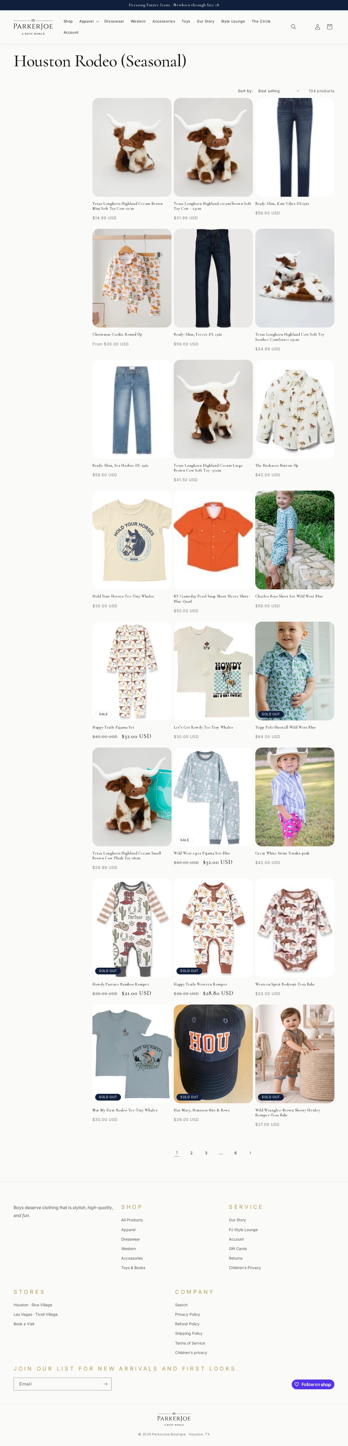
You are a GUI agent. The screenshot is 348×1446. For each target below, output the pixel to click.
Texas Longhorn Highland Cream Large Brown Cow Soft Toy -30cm (208, 468)
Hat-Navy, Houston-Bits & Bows (202, 1110)
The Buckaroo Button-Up (277, 465)
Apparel (128, 1229)
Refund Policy (187, 1323)
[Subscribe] (105, 1384)
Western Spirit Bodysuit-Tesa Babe (285, 984)
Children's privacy (191, 1352)
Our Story (237, 1220)
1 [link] (177, 1152)
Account (236, 1239)
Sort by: (245, 90)
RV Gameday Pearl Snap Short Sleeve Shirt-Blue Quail (212, 598)
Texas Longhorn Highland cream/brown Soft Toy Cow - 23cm (212, 206)
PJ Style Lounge (243, 1229)
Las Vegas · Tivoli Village (36, 1314)
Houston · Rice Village (33, 1304)
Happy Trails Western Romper (200, 984)
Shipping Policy (189, 1333)
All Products (132, 1220)
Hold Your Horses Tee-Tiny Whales (123, 596)
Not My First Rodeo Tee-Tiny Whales (124, 1110)
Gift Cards (238, 1248)
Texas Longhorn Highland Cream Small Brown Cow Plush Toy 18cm (126, 855)
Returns (236, 1258)
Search (181, 1304)
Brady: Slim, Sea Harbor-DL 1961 (120, 465)
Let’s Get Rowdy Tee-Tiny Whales (203, 727)
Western (128, 1248)
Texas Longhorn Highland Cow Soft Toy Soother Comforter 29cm (290, 337)
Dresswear (130, 1239)
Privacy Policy (187, 1314)
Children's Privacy (245, 1267)
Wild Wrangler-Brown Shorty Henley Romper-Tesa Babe (287, 1112)
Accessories (132, 1258)
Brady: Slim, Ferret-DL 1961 (198, 334)
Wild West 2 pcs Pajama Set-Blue (202, 853)
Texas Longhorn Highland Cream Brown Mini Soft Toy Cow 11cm (127, 206)
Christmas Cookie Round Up (117, 334)
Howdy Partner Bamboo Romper (120, 984)
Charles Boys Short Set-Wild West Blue (289, 596)
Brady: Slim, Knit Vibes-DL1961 (282, 203)
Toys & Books (133, 1267)
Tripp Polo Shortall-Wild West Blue (285, 727)
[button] (88, 21)
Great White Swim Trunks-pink (282, 853)
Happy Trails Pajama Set (113, 727)
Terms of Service (190, 1343)
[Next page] (250, 1153)
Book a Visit (24, 1323)
